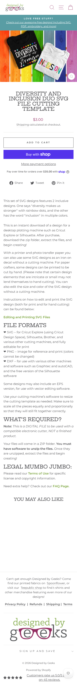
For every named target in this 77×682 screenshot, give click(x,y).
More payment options (38, 164)
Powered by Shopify (38, 670)
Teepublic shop (31, 587)
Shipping (22, 124)
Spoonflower (56, 583)
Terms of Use (38, 473)
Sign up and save (38, 651)
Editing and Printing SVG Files (26, 317)
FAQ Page (61, 486)
